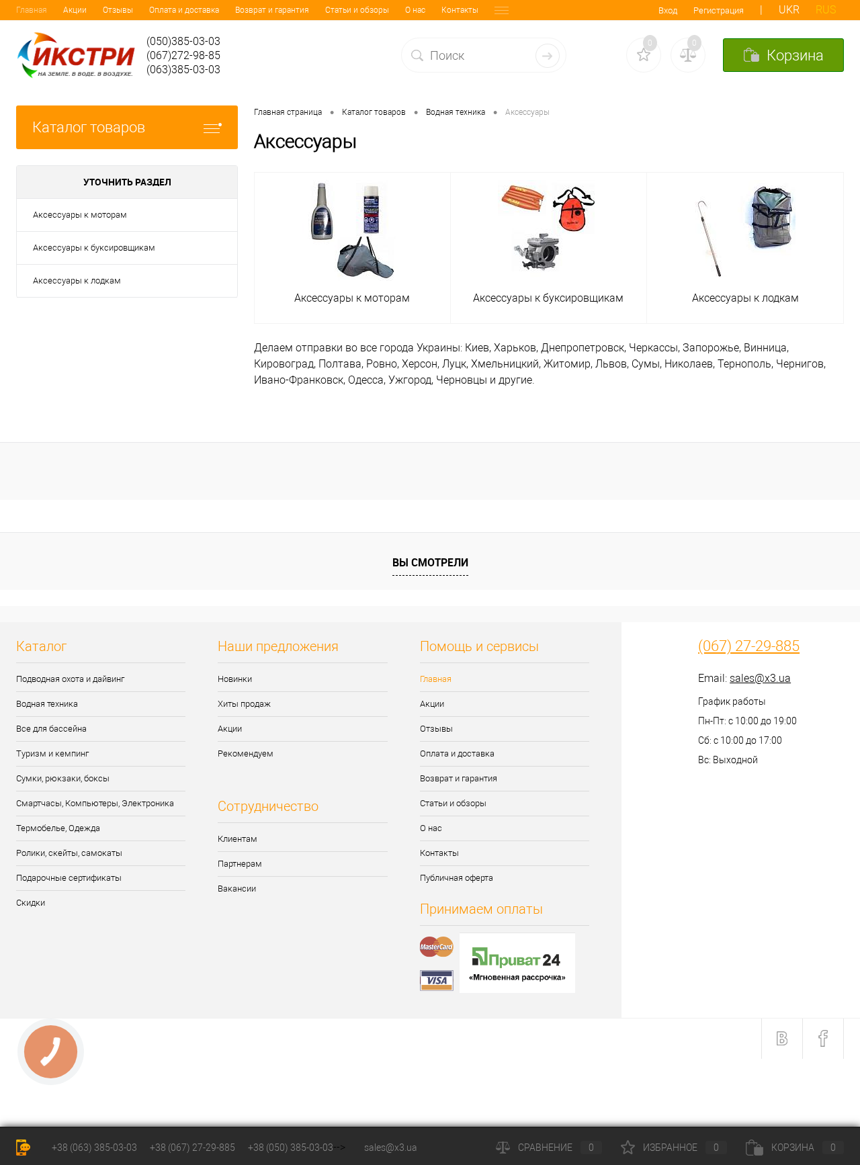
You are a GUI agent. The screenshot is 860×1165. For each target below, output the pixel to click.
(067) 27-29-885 (749, 646)
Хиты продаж (244, 704)
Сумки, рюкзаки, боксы (63, 778)
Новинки (235, 679)
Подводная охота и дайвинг (70, 679)
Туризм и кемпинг (52, 753)
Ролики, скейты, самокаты (69, 853)
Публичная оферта (456, 878)
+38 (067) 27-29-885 (192, 1147)
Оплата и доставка (184, 10)
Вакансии (237, 888)
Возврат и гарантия (272, 10)
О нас (415, 10)
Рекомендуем (245, 753)
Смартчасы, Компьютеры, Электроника (95, 803)
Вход (667, 10)
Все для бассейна (51, 729)
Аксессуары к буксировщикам (94, 248)
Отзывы (118, 10)
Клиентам (237, 839)
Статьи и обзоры (357, 10)
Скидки (30, 903)
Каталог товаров (88, 127)
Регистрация (718, 10)
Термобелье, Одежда (58, 828)
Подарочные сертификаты (69, 878)
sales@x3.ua (760, 678)
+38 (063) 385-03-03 (94, 1147)
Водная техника (47, 704)
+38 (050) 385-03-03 (290, 1147)
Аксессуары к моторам (80, 215)
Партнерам (240, 864)
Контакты (459, 10)
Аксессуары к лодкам (77, 280)
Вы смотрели (430, 562)
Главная (31, 10)
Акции (75, 10)
